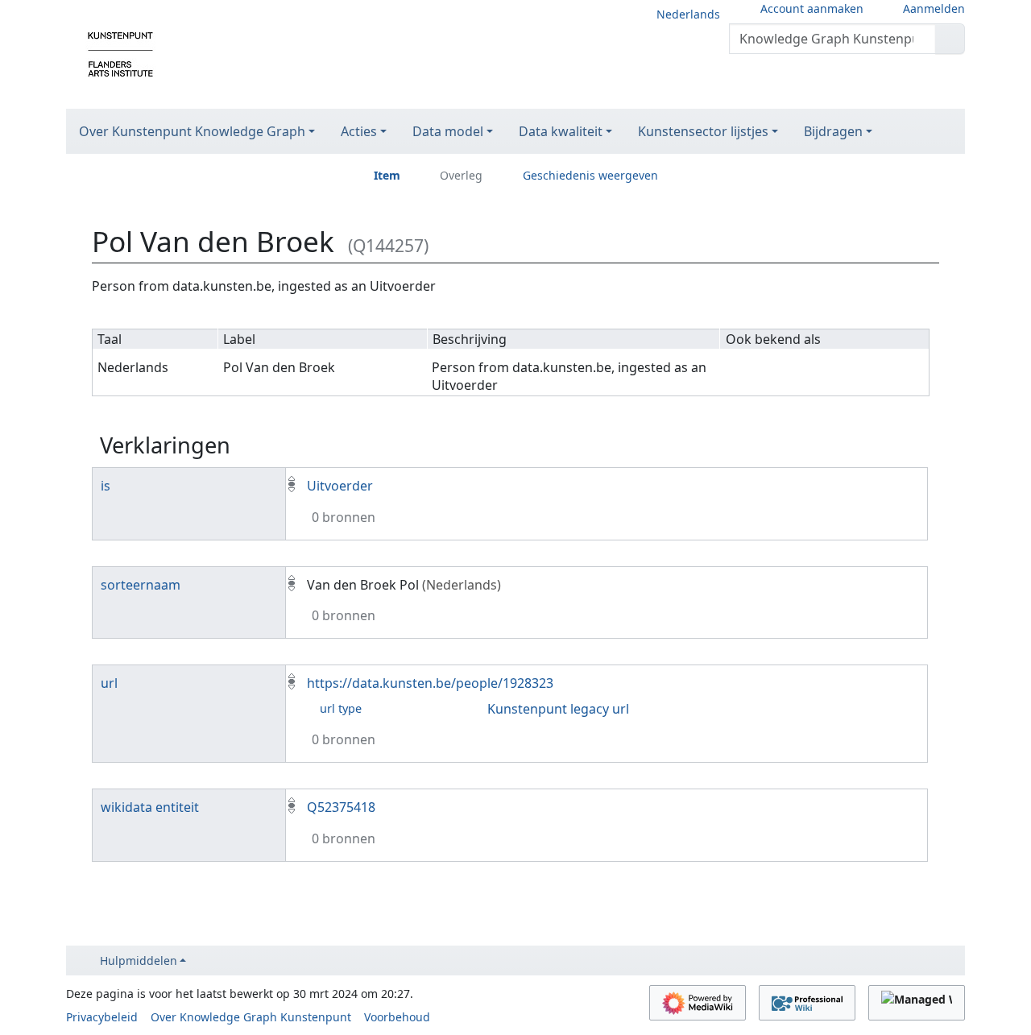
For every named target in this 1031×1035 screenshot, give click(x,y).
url (109, 683)
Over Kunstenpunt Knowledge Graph (192, 131)
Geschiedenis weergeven (590, 175)
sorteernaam (140, 585)
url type (341, 708)
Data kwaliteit (560, 131)
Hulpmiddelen (138, 960)
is (105, 486)
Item (387, 175)
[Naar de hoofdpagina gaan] (120, 53)
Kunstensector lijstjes (703, 131)
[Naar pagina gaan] (950, 38)
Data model (447, 131)
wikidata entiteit (150, 807)
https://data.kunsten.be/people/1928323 (430, 683)
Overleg (461, 175)
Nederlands (688, 14)
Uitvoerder (340, 486)
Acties (359, 131)
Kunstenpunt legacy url (558, 709)
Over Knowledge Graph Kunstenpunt (251, 1017)
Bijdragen (833, 131)
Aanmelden (934, 8)
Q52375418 (341, 807)
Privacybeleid (102, 1017)
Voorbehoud (397, 1017)
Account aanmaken (811, 8)
